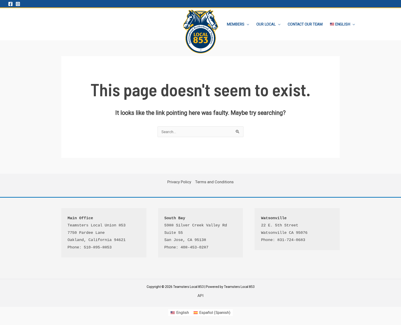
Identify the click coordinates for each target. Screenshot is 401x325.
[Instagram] (18, 4)
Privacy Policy (179, 182)
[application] (246, 24)
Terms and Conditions (214, 182)
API (200, 295)
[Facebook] (10, 4)
